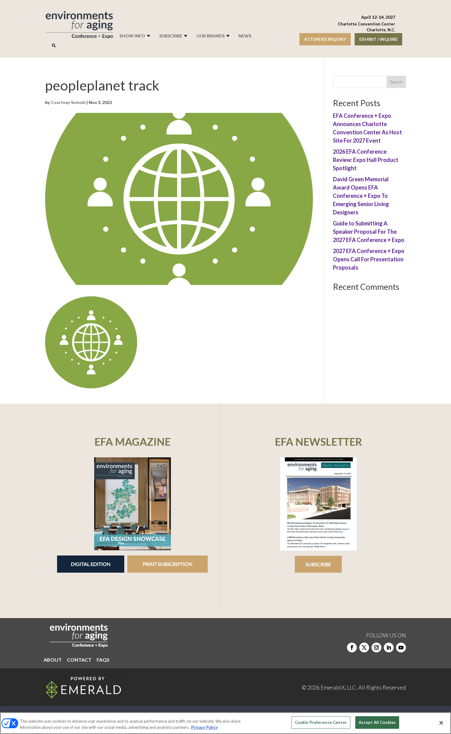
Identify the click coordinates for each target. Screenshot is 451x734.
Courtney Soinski (68, 102)
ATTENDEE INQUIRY (325, 39)
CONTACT (79, 660)
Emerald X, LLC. (339, 687)
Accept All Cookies (377, 722)
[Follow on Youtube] (401, 647)
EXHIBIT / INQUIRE (378, 39)
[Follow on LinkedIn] (389, 647)
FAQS (103, 660)
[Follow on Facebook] (352, 647)
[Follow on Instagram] (376, 647)
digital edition (90, 564)
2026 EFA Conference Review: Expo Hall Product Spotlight (365, 159)
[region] (225, 723)
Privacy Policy (204, 727)
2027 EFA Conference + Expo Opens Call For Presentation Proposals (368, 259)
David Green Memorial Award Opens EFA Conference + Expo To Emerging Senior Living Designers (361, 196)
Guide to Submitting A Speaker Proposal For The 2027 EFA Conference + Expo (368, 231)
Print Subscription (167, 564)
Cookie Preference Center (321, 722)
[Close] (441, 722)
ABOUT (53, 660)
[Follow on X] (364, 647)
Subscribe (318, 564)
